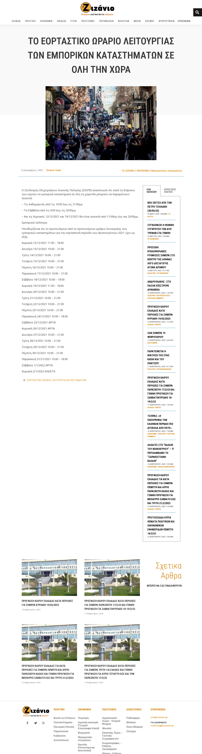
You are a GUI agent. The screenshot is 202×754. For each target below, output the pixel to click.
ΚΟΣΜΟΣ (149, 21)
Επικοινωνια (184, 21)
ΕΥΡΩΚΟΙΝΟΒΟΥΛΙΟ (164, 369)
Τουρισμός (83, 718)
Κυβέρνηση (60, 735)
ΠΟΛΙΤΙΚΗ (30, 21)
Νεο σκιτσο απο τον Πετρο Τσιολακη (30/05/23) (159, 206)
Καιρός (158, 325)
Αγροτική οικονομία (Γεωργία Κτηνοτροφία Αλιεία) (88, 725)
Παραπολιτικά (61, 731)
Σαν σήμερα (152, 343)
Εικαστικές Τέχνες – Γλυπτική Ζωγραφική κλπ (112, 735)
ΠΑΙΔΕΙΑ (61, 21)
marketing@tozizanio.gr (162, 725)
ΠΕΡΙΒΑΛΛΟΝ (106, 21)
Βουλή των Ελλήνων (64, 718)
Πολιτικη (59, 709)
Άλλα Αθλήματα (134, 726)
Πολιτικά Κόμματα (155, 298)
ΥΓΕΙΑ (73, 21)
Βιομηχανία (84, 732)
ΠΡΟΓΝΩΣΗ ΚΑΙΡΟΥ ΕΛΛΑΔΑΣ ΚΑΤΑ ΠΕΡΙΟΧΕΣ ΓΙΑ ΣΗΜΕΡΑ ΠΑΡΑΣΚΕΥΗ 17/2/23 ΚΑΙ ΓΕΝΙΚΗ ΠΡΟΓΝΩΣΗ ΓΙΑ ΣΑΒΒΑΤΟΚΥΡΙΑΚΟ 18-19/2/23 (160, 389)
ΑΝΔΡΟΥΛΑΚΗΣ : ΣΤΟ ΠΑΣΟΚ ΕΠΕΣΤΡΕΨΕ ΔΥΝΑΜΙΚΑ (159, 285)
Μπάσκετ (131, 722)
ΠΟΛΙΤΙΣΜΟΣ (88, 21)
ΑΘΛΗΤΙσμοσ (134, 709)
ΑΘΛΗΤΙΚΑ (123, 21)
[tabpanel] (161, 369)
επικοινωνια (158, 709)
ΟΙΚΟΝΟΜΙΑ (46, 21)
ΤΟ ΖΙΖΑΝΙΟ (128, 170)
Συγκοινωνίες (153, 239)
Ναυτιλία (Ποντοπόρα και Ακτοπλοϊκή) (86, 747)
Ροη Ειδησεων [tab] (151, 190)
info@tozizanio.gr (159, 717)
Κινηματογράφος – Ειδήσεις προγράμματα (112, 746)
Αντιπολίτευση (163, 296)
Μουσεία (106, 728)
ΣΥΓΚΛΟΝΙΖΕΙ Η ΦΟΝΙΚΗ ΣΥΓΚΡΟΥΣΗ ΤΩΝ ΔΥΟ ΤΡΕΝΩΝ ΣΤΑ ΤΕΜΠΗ (160, 229)
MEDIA (137, 21)
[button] (197, 12)
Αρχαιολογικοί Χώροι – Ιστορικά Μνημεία (111, 721)
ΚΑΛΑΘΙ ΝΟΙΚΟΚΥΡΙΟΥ (166, 467)
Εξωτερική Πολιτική (64, 726)
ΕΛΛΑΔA (16, 21)
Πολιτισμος (109, 709)
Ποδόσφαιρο (133, 718)
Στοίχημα (131, 731)
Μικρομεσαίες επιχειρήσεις (166, 170)
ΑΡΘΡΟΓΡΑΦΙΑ (167, 21)
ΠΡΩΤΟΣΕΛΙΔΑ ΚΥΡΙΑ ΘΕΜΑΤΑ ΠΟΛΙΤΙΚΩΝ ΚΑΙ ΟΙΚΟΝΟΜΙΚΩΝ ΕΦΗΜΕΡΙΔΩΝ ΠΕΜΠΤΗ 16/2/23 (160, 525)
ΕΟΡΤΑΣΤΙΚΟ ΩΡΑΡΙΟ (39, 380)
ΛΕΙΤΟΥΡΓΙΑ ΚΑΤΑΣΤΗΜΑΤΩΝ (69, 380)
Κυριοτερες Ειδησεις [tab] (170, 190)
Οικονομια (84, 709)
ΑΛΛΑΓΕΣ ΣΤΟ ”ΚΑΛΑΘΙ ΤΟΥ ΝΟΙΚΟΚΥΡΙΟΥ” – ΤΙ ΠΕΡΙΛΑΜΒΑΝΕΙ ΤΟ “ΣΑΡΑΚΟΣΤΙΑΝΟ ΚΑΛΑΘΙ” (160, 452)
